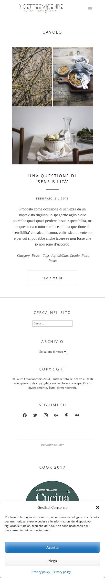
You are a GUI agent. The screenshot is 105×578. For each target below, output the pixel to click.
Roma (53, 261)
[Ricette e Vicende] (41, 12)
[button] (97, 507)
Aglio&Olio (60, 255)
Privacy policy (41, 572)
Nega (52, 560)
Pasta (36, 255)
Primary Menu (90, 9)
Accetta (52, 547)
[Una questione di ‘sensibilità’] (52, 105)
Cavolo (75, 255)
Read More (52, 278)
